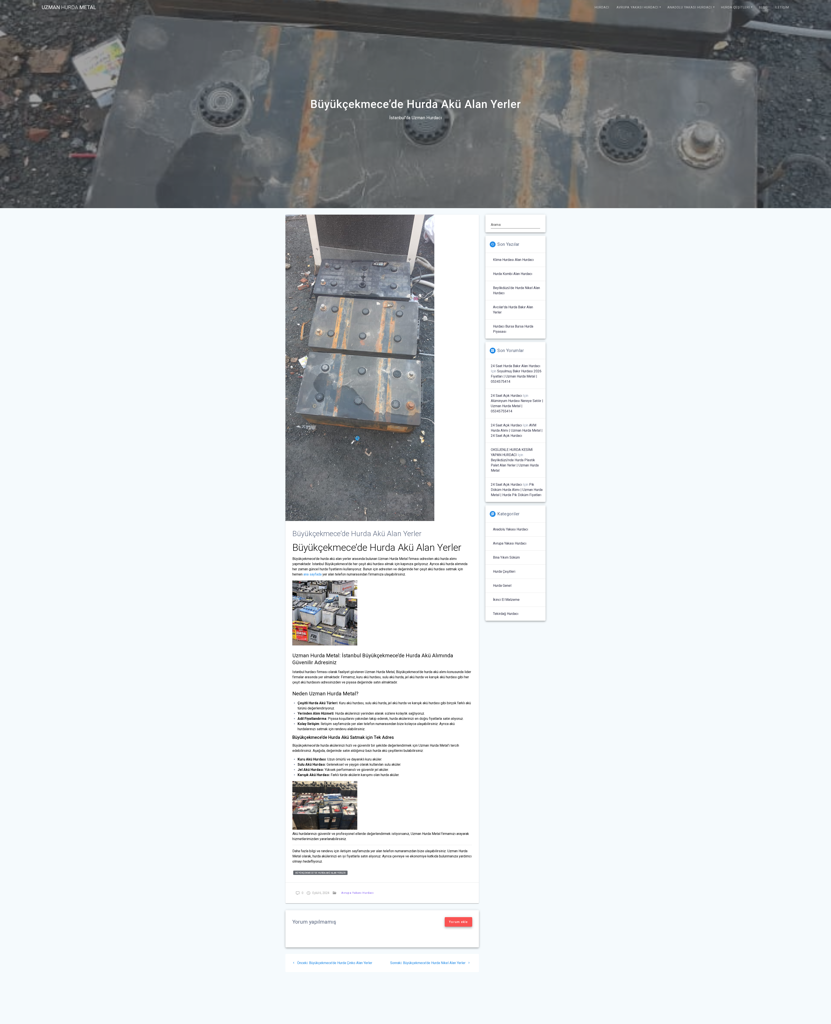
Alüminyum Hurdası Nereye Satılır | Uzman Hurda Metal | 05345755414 (517, 406)
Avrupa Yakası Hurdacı (637, 7)
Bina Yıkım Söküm (506, 557)
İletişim (782, 7)
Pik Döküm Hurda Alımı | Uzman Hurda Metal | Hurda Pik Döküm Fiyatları (517, 489)
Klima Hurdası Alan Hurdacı (513, 260)
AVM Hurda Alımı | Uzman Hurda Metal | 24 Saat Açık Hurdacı (517, 430)
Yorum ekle (458, 922)
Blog (763, 7)
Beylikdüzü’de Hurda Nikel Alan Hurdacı (516, 290)
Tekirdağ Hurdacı (505, 614)
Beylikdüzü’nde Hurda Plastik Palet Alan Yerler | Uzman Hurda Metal (515, 465)
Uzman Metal (69, 7)
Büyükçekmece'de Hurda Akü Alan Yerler (320, 872)
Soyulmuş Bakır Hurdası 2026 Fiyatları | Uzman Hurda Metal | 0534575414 (516, 376)
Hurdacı (602, 7)
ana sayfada (312, 574)
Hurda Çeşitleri (735, 7)
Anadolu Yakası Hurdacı (689, 7)
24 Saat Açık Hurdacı (506, 396)
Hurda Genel (502, 586)
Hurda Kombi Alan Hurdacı (512, 274)
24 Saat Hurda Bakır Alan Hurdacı (515, 366)
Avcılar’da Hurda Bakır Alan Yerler (513, 309)
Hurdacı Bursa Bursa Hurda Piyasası (513, 329)
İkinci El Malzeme (506, 600)
